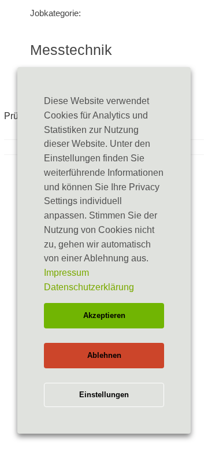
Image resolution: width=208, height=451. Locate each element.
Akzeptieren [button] (104, 315)
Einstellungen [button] (104, 394)
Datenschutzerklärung (89, 287)
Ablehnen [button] (104, 355)
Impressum (66, 273)
